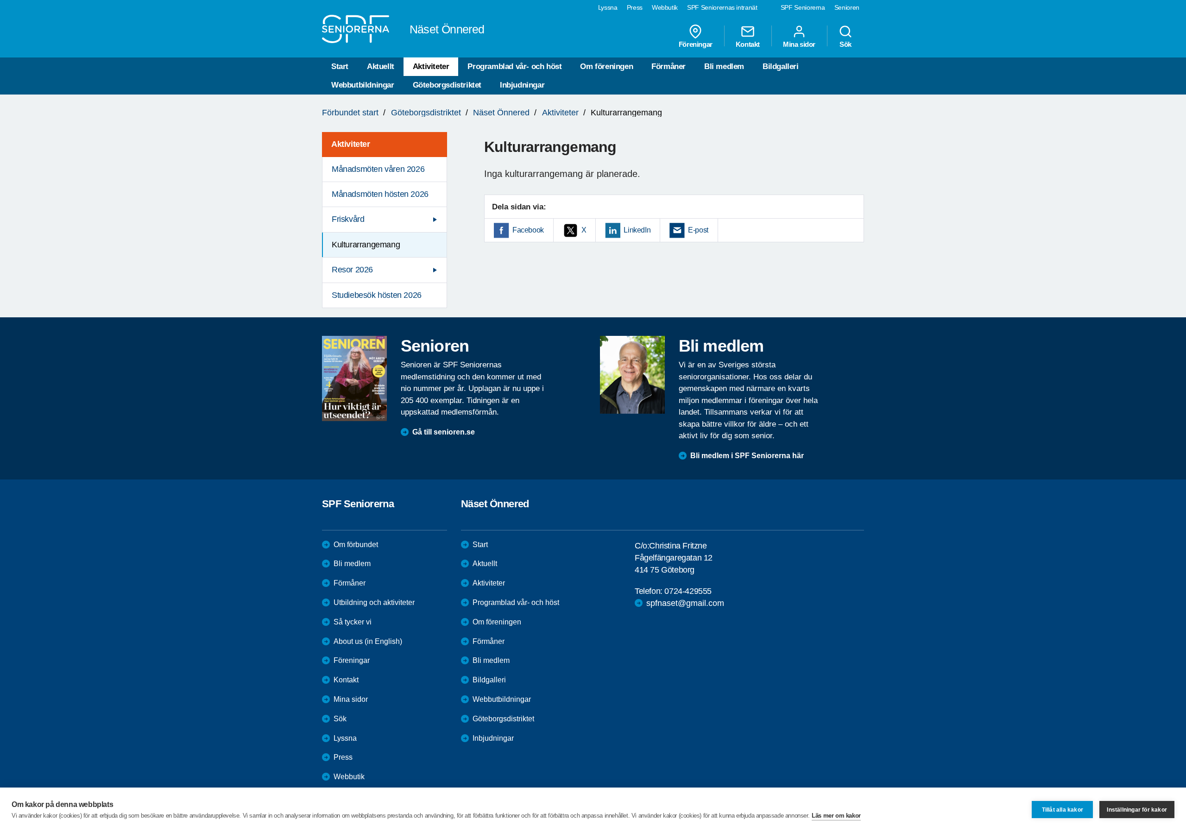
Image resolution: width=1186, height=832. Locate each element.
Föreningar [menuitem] (696, 44)
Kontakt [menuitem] (748, 44)
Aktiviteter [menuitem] (350, 144)
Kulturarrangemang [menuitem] (366, 244)
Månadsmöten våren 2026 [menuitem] (378, 169)
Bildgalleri (781, 66)
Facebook (528, 230)
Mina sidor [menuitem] (799, 44)
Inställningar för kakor (1137, 810)
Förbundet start (350, 112)
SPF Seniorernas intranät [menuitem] (722, 7)
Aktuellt (380, 66)
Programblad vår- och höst (514, 66)
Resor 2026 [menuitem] (352, 269)
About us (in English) (368, 641)
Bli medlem (724, 66)
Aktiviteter (431, 66)
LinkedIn (637, 230)
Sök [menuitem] (845, 44)
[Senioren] (354, 378)
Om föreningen (606, 66)
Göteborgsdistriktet (447, 85)
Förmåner (668, 66)
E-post (698, 230)
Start (339, 66)
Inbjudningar (522, 85)
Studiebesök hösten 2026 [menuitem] (377, 295)
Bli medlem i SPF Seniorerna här (747, 456)
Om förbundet (356, 544)
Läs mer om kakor (836, 815)
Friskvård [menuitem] (348, 219)
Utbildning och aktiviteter (374, 602)
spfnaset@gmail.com (685, 603)
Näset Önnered (501, 112)
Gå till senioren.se (443, 432)
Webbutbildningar (362, 85)
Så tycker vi (353, 622)
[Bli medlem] (632, 375)
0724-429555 (688, 591)
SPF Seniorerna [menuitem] (803, 7)
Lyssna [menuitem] (608, 7)
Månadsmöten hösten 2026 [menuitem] (380, 194)
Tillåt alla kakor (1062, 810)
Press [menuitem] (635, 7)
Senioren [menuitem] (846, 7)
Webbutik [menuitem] (665, 7)
